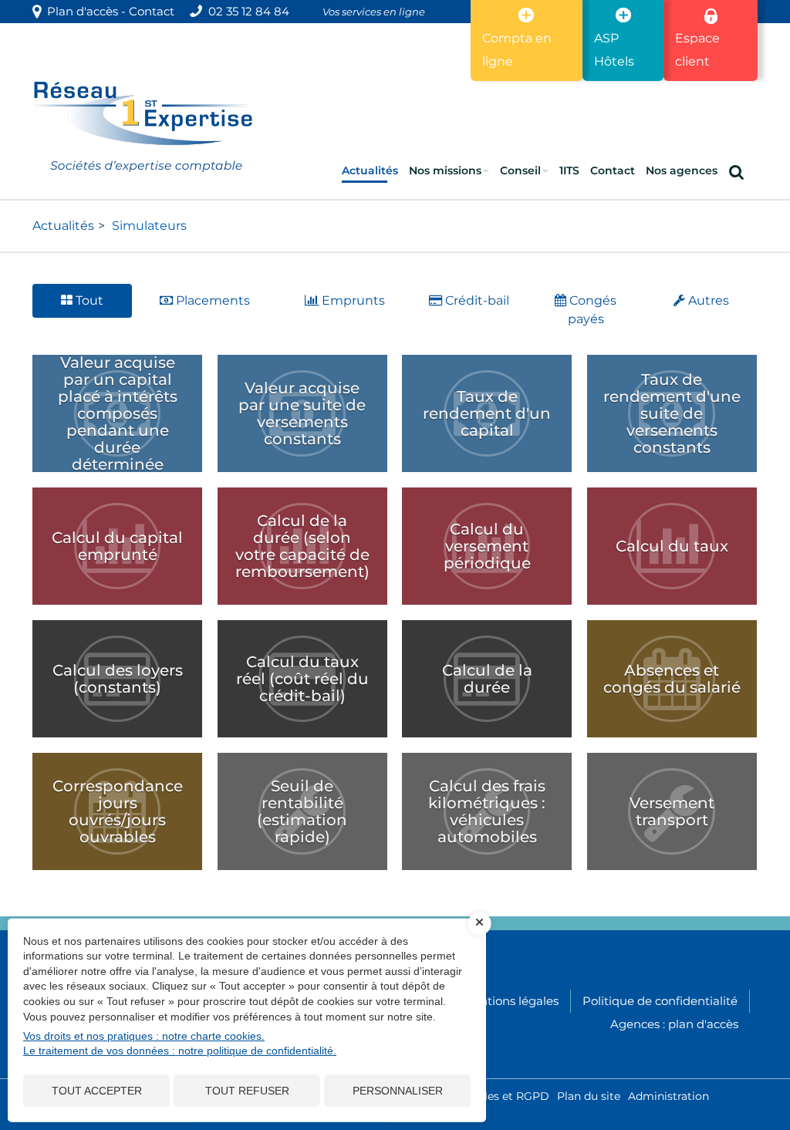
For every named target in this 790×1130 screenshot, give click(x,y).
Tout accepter (97, 1090)
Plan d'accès (79, 11)
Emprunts (352, 300)
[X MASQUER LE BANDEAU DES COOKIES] (480, 923)
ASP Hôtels (614, 50)
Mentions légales (510, 1000)
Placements (211, 300)
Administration (668, 1096)
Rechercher (739, 170)
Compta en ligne (517, 50)
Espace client (697, 50)
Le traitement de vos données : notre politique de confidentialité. (179, 1050)
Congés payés (591, 309)
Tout (88, 300)
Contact (151, 11)
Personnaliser (398, 1090)
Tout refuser (247, 1090)
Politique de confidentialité (660, 1000)
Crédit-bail (475, 300)
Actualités (370, 170)
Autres (707, 300)
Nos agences (681, 170)
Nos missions (445, 170)
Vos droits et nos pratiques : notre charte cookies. (144, 1036)
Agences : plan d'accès (674, 1024)
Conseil (520, 170)
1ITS (569, 170)
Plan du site (588, 1096)
